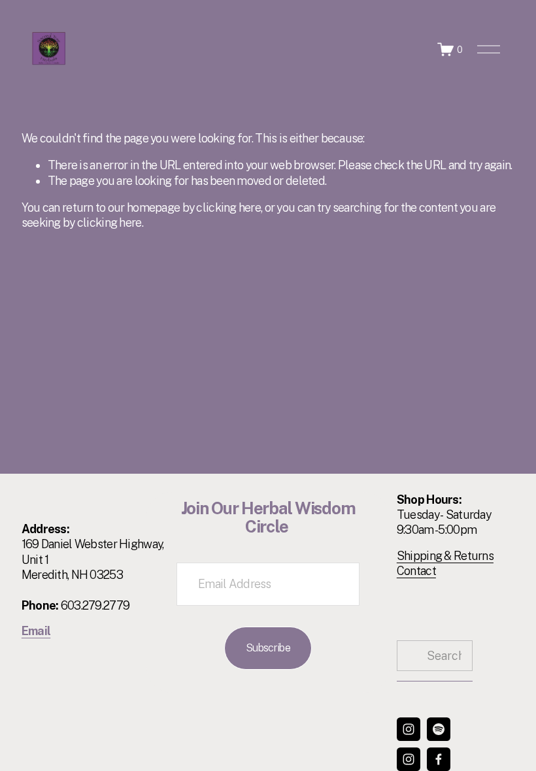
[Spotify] (438, 729)
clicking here (228, 207)
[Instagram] (408, 729)
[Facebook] (438, 759)
